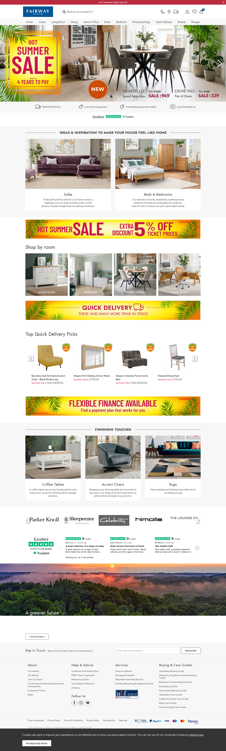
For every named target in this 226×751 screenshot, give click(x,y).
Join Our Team (35, 679)
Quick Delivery (164, 22)
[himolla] (106, 520)
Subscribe (191, 650)
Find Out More (37, 636)
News (30, 694)
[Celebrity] (71, 520)
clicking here (196, 735)
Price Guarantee (36, 720)
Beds (107, 22)
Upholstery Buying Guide (171, 671)
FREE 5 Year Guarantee (83, 675)
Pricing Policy (54, 720)
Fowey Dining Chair (168, 375)
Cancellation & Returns (82, 683)
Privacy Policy (93, 720)
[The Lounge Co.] (141, 520)
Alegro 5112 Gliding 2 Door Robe (92, 375)
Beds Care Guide (167, 703)
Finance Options (123, 671)
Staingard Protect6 (124, 675)
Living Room (58, 22)
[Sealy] (176, 520)
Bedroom (121, 22)
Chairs (42, 22)
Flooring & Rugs (141, 22)
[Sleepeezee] (36, 520)
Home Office (91, 22)
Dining (74, 22)
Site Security (109, 720)
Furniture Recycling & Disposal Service (134, 683)
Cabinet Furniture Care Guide (173, 699)
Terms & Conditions (73, 720)
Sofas (29, 22)
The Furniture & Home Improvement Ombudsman (46, 685)
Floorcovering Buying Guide (173, 690)
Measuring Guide (80, 679)
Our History (33, 671)
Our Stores (33, 675)
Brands (182, 22)
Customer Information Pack (85, 671)
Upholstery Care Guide (170, 694)
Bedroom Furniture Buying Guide (175, 682)
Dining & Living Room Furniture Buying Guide (177, 676)
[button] (108, 96)
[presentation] (6, 63)
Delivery (75, 688)
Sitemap (123, 720)
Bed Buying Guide (168, 686)
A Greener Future (36, 690)
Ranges (195, 22)
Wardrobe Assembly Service (129, 679)
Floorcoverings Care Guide (172, 707)
